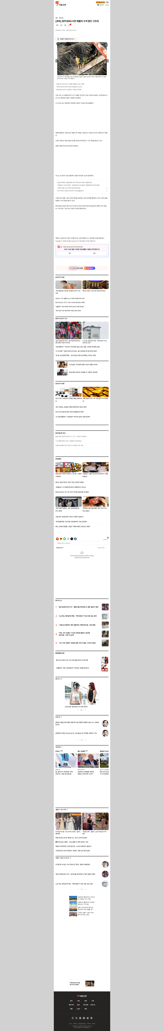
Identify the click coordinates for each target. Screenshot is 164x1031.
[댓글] (69, 25)
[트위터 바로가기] (76, 1018)
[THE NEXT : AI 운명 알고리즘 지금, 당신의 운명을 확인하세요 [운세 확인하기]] (82, 268)
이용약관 (75, 1023)
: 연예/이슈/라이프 (62, 858)
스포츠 (78, 1009)
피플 (71, 1009)
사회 (56, 18)
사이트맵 (88, 1023)
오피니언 (57, 717)
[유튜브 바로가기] (80, 1018)
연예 (85, 1009)
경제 (85, 1001)
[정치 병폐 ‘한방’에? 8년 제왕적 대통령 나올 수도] (105, 723)
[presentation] (56, 60)
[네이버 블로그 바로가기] (91, 1018)
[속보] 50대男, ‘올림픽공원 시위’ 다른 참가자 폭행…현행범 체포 (74, 182)
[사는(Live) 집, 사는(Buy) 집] (105, 733)
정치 (71, 1001)
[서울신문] (60, 3)
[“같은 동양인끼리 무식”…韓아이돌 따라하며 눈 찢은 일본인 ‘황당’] (105, 874)
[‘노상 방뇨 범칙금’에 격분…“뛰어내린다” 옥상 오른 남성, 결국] (105, 883)
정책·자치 (71, 1005)
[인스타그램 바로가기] (84, 1018)
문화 (78, 1005)
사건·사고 (61, 18)
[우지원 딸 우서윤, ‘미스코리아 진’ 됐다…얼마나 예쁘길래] (105, 864)
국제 (92, 1001)
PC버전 (93, 1023)
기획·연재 (57, 747)
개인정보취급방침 (82, 1023)
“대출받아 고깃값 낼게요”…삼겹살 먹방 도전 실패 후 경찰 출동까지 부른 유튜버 (78, 185)
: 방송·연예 (60, 810)
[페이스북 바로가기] (72, 1018)
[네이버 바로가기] (87, 1018)
